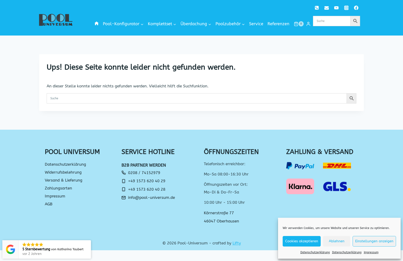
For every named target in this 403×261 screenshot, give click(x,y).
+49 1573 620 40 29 (146, 181)
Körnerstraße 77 (219, 213)
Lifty (237, 243)
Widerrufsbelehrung (63, 172)
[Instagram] (346, 8)
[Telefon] (317, 8)
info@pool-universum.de (151, 197)
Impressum (371, 252)
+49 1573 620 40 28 (146, 189)
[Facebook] (356, 8)
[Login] (308, 24)
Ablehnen (336, 241)
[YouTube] (336, 8)
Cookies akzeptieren (301, 241)
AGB (48, 204)
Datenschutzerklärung (315, 252)
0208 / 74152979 (144, 172)
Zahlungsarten (58, 188)
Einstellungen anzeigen (374, 241)
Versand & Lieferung (63, 180)
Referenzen (278, 23)
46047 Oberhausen (221, 221)
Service (256, 23)
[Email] (326, 8)
